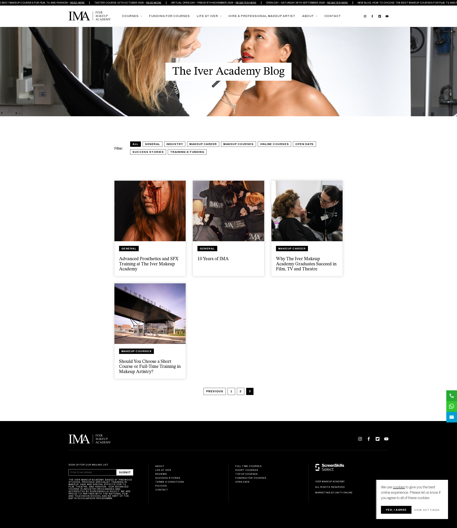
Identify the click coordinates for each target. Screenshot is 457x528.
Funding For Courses (250, 478)
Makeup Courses (238, 144)
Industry (175, 144)
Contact (161, 490)
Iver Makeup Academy (90, 15)
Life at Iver (163, 470)
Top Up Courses (246, 474)
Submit (125, 472)
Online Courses (274, 144)
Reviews (161, 474)
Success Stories (148, 152)
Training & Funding (187, 152)
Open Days (304, 144)
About (159, 466)
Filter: (118, 148)
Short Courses (246, 470)
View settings (427, 510)
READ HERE (73, 2)
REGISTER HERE (241, 2)
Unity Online (344, 492)
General (152, 144)
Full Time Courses (248, 466)
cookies (399, 487)
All (135, 144)
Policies (161, 486)
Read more (149, 2)
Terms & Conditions (169, 482)
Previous (214, 391)
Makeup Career (203, 144)
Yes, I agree (396, 509)
